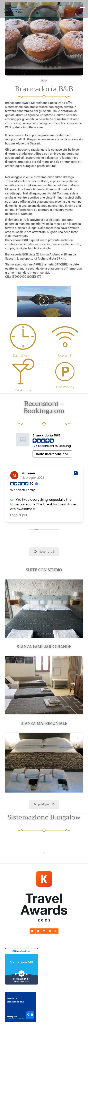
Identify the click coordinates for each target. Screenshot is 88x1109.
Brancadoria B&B (21, 962)
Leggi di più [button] (18, 515)
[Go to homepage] (13, 9)
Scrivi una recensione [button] (52, 454)
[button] (82, 9)
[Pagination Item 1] (44, 853)
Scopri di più (47, 551)
